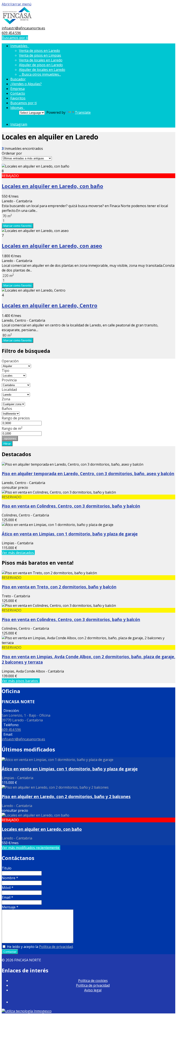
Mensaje (10, 907)
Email (7, 897)
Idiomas (17, 107)
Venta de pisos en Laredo (39, 50)
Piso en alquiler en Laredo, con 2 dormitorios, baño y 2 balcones (66, 796)
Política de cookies (93, 980)
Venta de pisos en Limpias (40, 55)
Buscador (18, 79)
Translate (83, 112)
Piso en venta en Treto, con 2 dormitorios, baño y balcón (59, 587)
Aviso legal (92, 990)
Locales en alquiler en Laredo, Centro (49, 305)
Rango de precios (16, 418)
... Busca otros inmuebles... (40, 74)
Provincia (9, 380)
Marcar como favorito (17, 226)
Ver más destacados (18, 552)
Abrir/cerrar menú (16, 4)
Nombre (10, 878)
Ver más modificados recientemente (31, 847)
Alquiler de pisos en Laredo (41, 64)
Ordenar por (12, 153)
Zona (6, 399)
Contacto (17, 93)
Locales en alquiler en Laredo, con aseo (52, 245)
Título (6, 868)
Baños (7, 408)
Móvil (7, 887)
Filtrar (7, 444)
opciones (9, 438)
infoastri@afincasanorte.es (23, 28)
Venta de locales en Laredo (40, 60)
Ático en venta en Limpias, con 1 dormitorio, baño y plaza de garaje (70, 534)
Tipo (5, 370)
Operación (10, 361)
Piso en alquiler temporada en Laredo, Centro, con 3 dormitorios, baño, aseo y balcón (88, 473)
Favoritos (17, 98)
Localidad (9, 389)
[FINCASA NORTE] (17, 23)
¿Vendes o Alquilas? (26, 83)
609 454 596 (11, 32)
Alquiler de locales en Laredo (42, 69)
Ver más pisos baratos (21, 680)
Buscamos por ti (15, 37)
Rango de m (12, 428)
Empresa (17, 88)
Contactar (9, 952)
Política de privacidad (56, 946)
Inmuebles (19, 45)
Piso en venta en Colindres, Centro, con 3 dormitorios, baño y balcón (71, 506)
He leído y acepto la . (39, 946)
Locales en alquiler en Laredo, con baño (52, 186)
